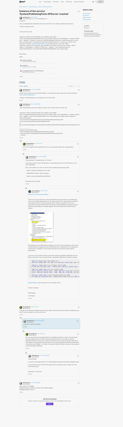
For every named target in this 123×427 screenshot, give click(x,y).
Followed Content (87, 17)
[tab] (22, 82)
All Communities (86, 13)
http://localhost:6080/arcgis (26, 95)
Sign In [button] (49, 404)
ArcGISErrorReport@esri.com (39, 43)
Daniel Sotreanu (34, 194)
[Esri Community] (22, 2)
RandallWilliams (30, 143)
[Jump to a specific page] (79, 86)
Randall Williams (44, 194)
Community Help (87, 19)
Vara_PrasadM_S (36, 190)
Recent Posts (86, 15)
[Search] (96, 1)
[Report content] (78, 11)
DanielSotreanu (26, 17)
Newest (25, 86)
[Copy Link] (46, 18)
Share (21, 76)
